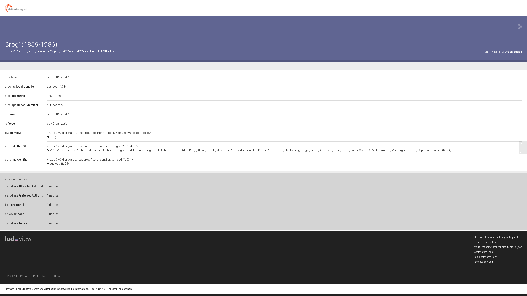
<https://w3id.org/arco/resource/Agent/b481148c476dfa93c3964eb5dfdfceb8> (99, 135)
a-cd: (15, 95)
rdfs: (11, 77)
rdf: (10, 123)
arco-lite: (20, 86)
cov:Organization (58, 123)
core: (17, 159)
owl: (13, 132)
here (130, 289)
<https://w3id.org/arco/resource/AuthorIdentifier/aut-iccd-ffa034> (90, 161)
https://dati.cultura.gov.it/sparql (500, 237)
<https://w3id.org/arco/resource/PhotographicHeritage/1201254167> (249, 148)
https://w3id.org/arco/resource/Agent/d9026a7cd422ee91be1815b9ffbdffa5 (61, 51)
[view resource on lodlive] (520, 26)
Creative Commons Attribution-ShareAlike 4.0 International (55, 289)
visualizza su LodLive (485, 242)
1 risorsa (53, 186)
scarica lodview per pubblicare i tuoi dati (33, 276)
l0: (10, 114)
